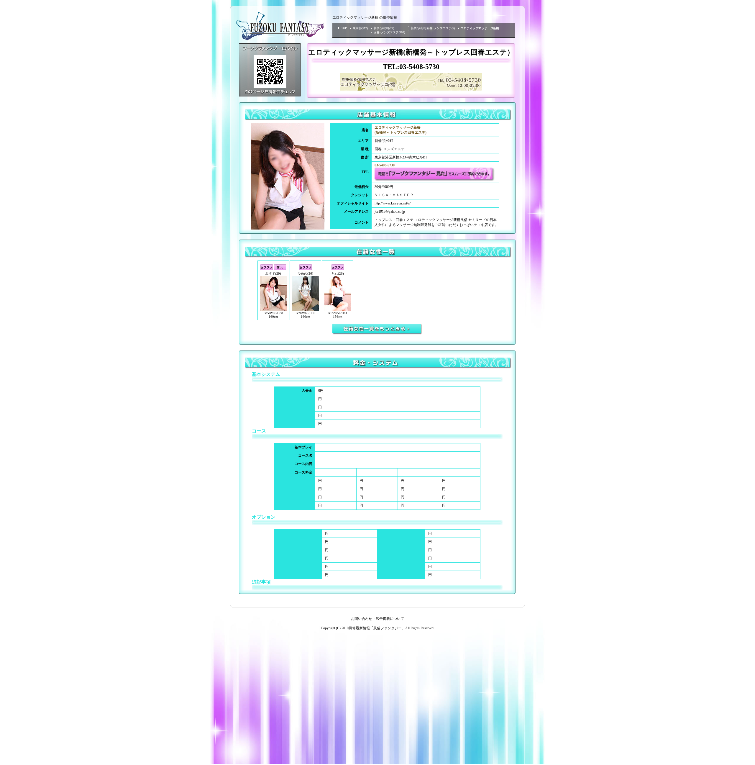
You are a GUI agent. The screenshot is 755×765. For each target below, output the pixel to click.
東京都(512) (360, 28)
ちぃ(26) (337, 273)
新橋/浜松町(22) (384, 28)
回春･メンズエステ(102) (389, 32)
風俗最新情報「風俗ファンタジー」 (377, 628)
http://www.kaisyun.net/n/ (393, 203)
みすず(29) (273, 273)
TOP (344, 28)
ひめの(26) (305, 273)
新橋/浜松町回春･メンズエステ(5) (433, 28)
